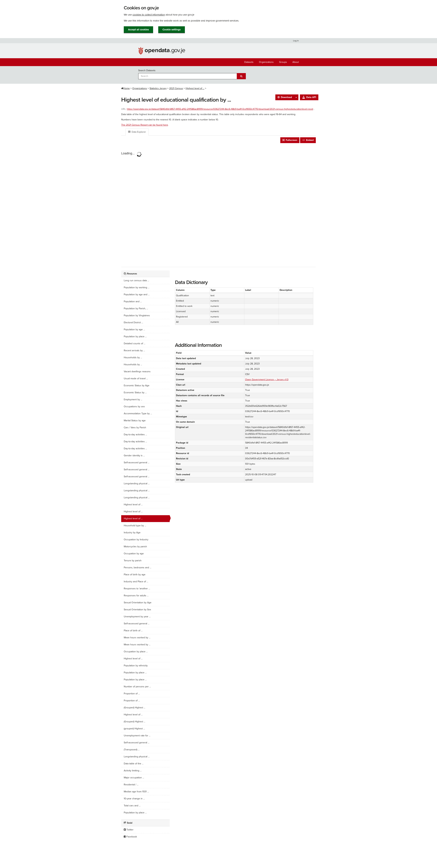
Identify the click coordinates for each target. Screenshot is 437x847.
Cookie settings (172, 29)
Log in (296, 40)
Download (286, 97)
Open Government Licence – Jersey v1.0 (266, 379)
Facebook (131, 836)
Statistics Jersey (158, 88)
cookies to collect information (148, 14)
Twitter (129, 829)
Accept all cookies (138, 29)
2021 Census (176, 88)
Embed (309, 140)
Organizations (266, 62)
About (295, 62)
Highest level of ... (195, 88)
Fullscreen (291, 140)
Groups (283, 62)
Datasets (248, 62)
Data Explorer (138, 131)
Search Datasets (147, 70)
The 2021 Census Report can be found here (144, 124)
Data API (311, 97)
